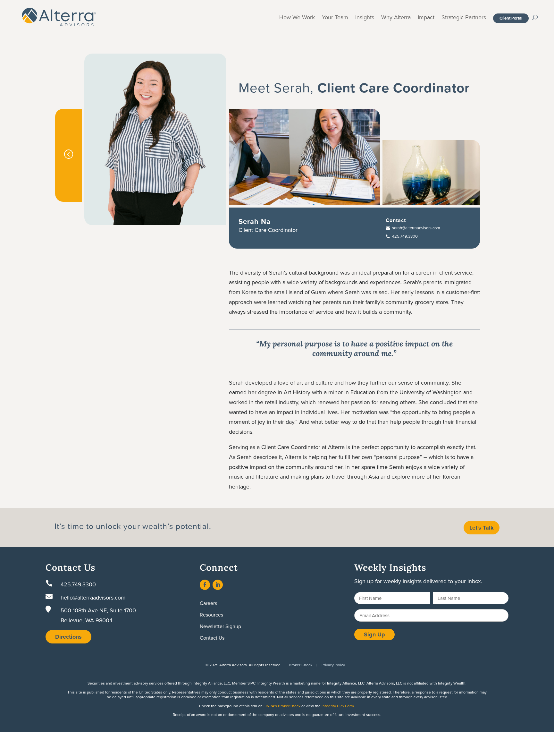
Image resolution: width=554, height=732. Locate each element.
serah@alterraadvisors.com (416, 228)
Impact (426, 18)
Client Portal (510, 18)
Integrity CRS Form (338, 706)
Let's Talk (481, 527)
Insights (364, 18)
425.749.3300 (405, 236)
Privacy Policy (333, 665)
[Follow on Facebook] (205, 585)
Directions (68, 637)
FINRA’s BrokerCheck (282, 706)
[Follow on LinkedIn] (218, 585)
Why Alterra (396, 18)
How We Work (297, 18)
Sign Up (374, 634)
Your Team (335, 18)
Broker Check (300, 665)
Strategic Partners (463, 18)
